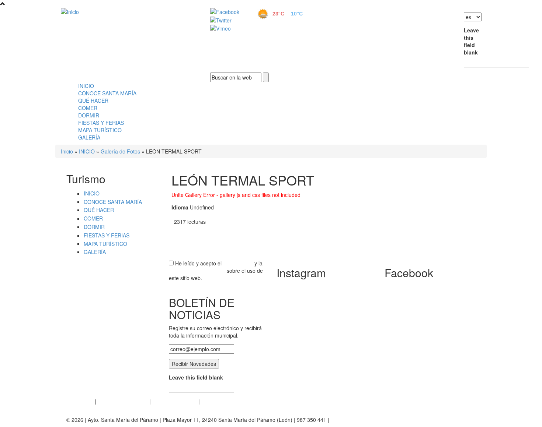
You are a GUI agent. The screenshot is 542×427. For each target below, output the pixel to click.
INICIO (86, 85)
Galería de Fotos (120, 151)
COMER (87, 108)
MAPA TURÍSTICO (100, 130)
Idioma (179, 207)
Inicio (67, 151)
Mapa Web (214, 401)
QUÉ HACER (93, 100)
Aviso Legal (79, 401)
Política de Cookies (174, 401)
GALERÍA (89, 137)
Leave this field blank (470, 41)
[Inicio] (127, 11)
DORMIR (88, 115)
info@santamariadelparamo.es (367, 419)
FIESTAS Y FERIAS (101, 122)
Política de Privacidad (123, 401)
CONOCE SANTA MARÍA (107, 93)
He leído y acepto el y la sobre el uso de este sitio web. (216, 271)
